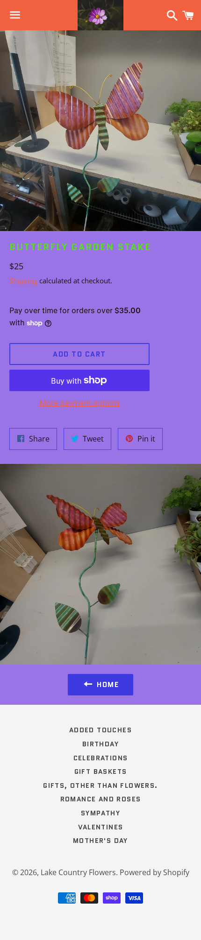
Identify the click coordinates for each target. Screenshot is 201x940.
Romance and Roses (100, 799)
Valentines (100, 827)
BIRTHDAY (100, 744)
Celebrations (100, 758)
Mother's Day (100, 840)
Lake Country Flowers (78, 872)
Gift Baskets (100, 771)
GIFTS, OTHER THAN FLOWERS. (100, 785)
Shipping (23, 280)
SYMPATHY (100, 813)
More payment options (79, 403)
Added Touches (100, 730)
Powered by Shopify (154, 872)
